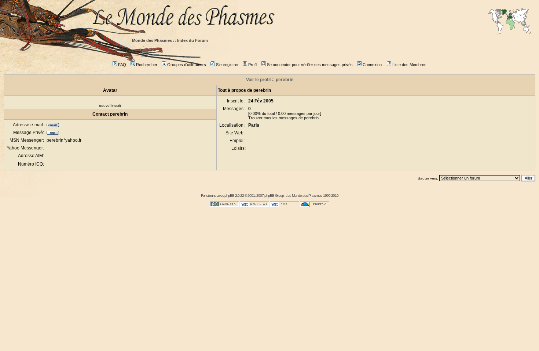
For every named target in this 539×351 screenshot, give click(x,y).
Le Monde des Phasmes (304, 195)
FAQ (122, 64)
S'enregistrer (227, 64)
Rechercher (146, 64)
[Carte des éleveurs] (510, 22)
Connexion (372, 64)
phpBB (229, 195)
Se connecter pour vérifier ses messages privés (310, 64)
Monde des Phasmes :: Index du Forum (170, 40)
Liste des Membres (409, 64)
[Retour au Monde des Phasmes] (313, 17)
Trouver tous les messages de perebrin (283, 118)
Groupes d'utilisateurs (186, 64)
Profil (252, 64)
